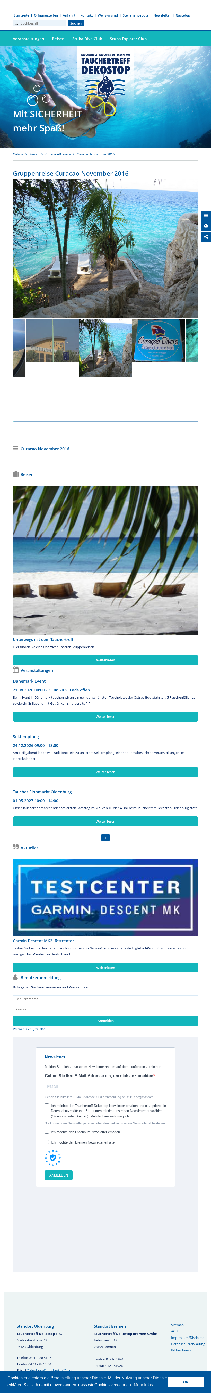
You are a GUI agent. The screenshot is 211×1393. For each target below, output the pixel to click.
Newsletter (162, 15)
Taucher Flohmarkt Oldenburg (42, 792)
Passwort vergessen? (29, 1028)
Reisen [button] (58, 38)
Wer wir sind (108, 15)
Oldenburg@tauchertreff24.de (50, 1370)
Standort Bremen (110, 1326)
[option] (105, 248)
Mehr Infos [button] (143, 1385)
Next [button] (175, 367)
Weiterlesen (105, 660)
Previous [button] (36, 367)
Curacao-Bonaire (58, 154)
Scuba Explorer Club (128, 38)
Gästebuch (184, 15)
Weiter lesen (105, 716)
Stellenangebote (135, 15)
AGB (174, 1331)
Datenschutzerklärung (188, 1344)
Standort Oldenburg (35, 1326)
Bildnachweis (181, 1350)
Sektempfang (26, 736)
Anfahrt (69, 15)
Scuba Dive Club (87, 38)
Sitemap (177, 1325)
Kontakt (86, 15)
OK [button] (185, 1382)
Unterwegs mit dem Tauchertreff (43, 639)
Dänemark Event (29, 681)
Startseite (21, 15)
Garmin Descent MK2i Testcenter (43, 940)
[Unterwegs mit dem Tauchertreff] (105, 560)
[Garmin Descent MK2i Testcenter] (105, 897)
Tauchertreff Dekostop (105, 77)
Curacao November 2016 (96, 154)
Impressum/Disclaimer (188, 1337)
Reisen (34, 154)
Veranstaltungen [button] (28, 38)
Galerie (18, 154)
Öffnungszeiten (46, 15)
